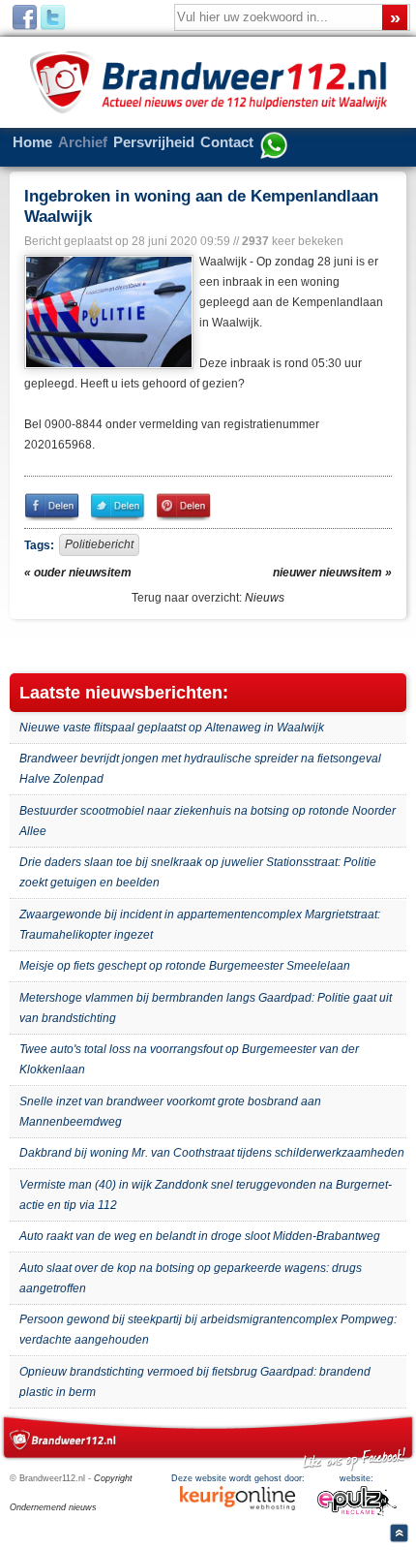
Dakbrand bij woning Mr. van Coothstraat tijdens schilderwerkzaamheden (211, 1153)
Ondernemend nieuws (53, 1507)
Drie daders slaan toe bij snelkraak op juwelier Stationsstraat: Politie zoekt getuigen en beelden (197, 872)
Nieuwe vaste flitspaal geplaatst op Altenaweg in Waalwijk (171, 727)
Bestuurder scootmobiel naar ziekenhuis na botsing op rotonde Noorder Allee (207, 821)
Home (32, 142)
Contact (226, 142)
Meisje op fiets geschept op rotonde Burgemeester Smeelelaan (184, 966)
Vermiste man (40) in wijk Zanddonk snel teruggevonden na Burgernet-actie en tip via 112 (205, 1195)
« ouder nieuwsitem (78, 572)
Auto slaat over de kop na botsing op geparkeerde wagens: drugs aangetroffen (190, 1278)
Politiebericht (99, 544)
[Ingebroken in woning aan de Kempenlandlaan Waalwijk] (107, 311)
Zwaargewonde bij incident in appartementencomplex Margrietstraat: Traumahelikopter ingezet (199, 925)
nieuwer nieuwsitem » (332, 572)
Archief (82, 142)
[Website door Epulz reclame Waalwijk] (357, 1513)
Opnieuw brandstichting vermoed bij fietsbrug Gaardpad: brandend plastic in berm (195, 1382)
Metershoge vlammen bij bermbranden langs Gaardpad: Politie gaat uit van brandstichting (205, 1008)
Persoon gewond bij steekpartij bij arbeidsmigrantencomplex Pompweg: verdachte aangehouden (208, 1330)
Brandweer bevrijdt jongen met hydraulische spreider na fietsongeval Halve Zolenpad (200, 769)
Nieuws (264, 597)
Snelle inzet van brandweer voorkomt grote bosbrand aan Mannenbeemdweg (170, 1112)
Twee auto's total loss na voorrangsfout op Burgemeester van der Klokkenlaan (189, 1059)
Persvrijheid (153, 142)
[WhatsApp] (273, 147)
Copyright (113, 1478)
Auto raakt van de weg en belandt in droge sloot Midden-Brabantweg (199, 1236)
